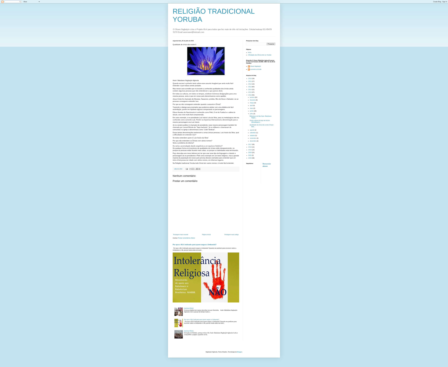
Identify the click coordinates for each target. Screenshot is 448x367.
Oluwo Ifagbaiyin (255, 66)
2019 (250, 150)
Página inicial (206, 234)
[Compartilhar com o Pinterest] (199, 169)
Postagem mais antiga (231, 234)
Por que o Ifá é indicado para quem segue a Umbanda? (194, 244)
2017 (250, 144)
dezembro (253, 141)
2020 (250, 152)
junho (252, 111)
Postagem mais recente (180, 234)
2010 (250, 78)
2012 (250, 84)
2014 (250, 89)
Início (249, 52)
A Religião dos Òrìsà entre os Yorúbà (259, 55)
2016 (250, 95)
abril (251, 105)
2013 (250, 87)
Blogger (239, 352)
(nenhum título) (189, 308)
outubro (252, 135)
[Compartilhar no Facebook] (197, 169)
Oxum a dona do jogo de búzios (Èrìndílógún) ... (260, 121)
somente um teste (255, 69)
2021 (250, 155)
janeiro (252, 97)
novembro (253, 138)
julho (251, 114)
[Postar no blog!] (193, 169)
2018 (250, 147)
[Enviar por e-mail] (190, 169)
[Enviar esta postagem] (186, 168)
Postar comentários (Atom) (186, 238)
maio (251, 108)
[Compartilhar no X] (195, 169)
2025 (250, 158)
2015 (250, 92)
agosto (252, 130)
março (252, 103)
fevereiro (253, 100)
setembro (253, 133)
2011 (250, 81)
